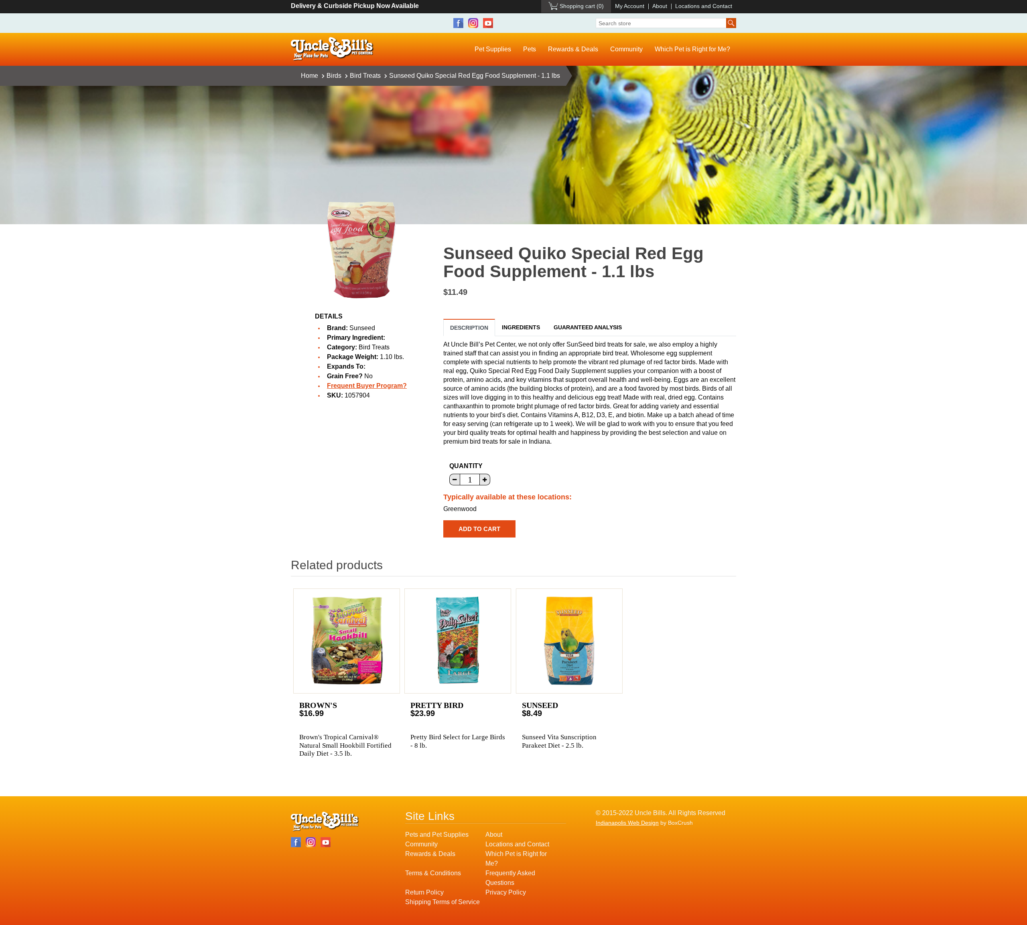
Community (626, 49)
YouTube (488, 23)
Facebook (458, 23)
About (659, 6)
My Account (629, 6)
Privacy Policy (505, 892)
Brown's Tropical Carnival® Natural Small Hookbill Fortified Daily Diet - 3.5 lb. (345, 745)
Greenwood (460, 508)
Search (731, 23)
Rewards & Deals (573, 49)
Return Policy (424, 892)
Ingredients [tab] (521, 327)
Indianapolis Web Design (627, 823)
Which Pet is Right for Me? (692, 49)
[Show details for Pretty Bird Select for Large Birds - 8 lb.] (458, 641)
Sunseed (362, 328)
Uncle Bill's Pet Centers (332, 49)
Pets (529, 49)
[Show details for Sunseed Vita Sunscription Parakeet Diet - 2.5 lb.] (569, 641)
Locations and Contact (703, 6)
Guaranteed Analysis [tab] (588, 327)
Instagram (473, 23)
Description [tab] (469, 328)
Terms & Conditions (433, 873)
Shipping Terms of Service (442, 902)
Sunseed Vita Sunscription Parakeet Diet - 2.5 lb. (559, 741)
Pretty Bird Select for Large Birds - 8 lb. (457, 741)
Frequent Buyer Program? (367, 385)
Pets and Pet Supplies (437, 834)
